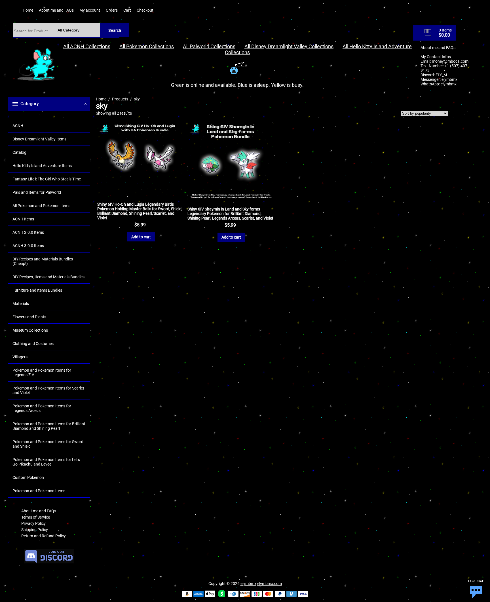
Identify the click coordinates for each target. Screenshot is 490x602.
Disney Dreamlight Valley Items (39, 139)
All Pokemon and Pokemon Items (41, 205)
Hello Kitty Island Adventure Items (42, 165)
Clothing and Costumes (33, 343)
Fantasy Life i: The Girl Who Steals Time (46, 179)
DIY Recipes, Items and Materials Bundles (48, 277)
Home (28, 10)
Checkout (145, 10)
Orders (112, 10)
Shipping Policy (34, 529)
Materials (20, 303)
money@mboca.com (450, 61)
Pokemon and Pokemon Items (38, 491)
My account (89, 10)
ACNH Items (23, 219)
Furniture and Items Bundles (37, 290)
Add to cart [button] (141, 237)
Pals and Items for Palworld (36, 192)
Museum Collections (30, 330)
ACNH (17, 125)
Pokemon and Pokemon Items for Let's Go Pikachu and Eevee (46, 461)
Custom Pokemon (28, 477)
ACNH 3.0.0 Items (28, 245)
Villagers (20, 357)
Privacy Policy (33, 523)
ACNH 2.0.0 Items (28, 232)
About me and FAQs (56, 10)
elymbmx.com (269, 583)
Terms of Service (35, 517)
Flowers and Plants (29, 317)
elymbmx (449, 79)
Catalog (19, 152)
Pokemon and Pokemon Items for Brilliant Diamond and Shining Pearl (48, 426)
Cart (127, 10)
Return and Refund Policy (43, 536)
